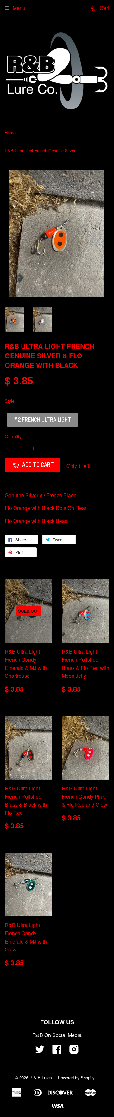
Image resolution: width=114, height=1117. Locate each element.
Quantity (13, 436)
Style (10, 401)
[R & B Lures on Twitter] (40, 1051)
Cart (103, 7)
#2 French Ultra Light (42, 419)
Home (10, 132)
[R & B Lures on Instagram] (74, 1051)
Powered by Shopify (76, 1078)
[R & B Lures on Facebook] (57, 1051)
